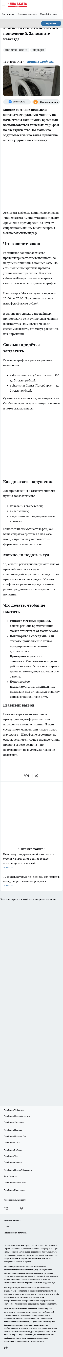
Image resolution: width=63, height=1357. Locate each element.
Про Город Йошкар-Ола (15, 1136)
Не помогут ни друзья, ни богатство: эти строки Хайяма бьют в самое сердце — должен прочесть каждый (28, 861)
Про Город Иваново (13, 1130)
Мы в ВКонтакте (48, 14)
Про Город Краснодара (15, 1190)
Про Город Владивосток (15, 1182)
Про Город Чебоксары (14, 1110)
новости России (16, 50)
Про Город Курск (12, 1142)
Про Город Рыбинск (13, 1150)
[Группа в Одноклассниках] (46, 101)
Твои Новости (10, 1176)
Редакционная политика (15, 1232)
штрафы (38, 50)
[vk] (27, 776)
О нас (6, 1226)
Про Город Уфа (11, 1156)
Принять (51, 23)
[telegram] (37, 776)
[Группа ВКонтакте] (17, 101)
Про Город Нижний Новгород (18, 1170)
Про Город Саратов (13, 1162)
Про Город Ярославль (14, 1122)
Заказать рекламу (27, 14)
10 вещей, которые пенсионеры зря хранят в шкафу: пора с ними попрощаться (31, 881)
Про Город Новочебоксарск (17, 1116)
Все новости (8, 14)
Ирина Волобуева (40, 61)
